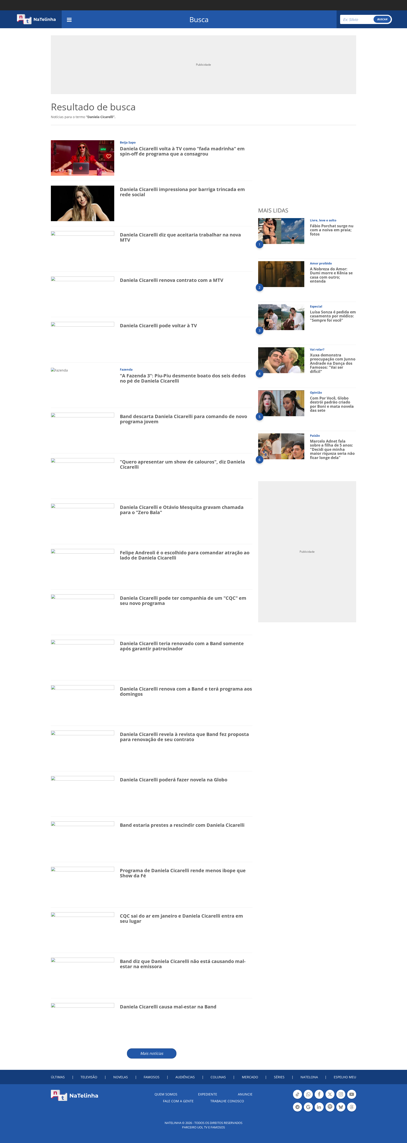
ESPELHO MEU (345, 1077)
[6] (281, 446)
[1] (281, 230)
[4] (281, 360)
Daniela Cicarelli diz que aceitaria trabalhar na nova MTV (180, 237)
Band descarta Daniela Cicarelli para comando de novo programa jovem (183, 419)
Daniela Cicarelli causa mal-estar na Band (168, 1006)
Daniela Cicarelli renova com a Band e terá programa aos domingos (186, 691)
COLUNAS (218, 1077)
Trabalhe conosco (227, 1101)
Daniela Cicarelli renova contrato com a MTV (171, 280)
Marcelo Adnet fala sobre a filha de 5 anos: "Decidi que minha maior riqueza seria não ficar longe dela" (332, 449)
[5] (281, 403)
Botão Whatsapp (308, 1098)
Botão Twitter (330, 1098)
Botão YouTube (351, 1098)
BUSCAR (382, 19)
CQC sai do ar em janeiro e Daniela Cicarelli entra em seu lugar (181, 918)
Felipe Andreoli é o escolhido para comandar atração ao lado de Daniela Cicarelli (184, 555)
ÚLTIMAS (58, 1077)
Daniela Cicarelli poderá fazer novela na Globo (173, 779)
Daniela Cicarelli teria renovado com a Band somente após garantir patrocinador (182, 646)
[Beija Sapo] (82, 158)
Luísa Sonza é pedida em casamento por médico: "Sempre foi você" (333, 316)
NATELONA (309, 1077)
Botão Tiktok (297, 1098)
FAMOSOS (151, 1077)
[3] (281, 317)
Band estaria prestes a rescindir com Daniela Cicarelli (182, 825)
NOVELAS (120, 1077)
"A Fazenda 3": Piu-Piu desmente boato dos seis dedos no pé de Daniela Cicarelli (183, 378)
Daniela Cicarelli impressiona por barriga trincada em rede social (182, 192)
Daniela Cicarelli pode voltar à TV (158, 325)
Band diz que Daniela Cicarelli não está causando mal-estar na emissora (182, 964)
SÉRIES (279, 1077)
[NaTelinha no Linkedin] (319, 1107)
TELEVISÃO (89, 1077)
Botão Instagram (340, 1098)
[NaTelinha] (36, 19)
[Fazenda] (59, 370)
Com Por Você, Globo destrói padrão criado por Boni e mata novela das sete (332, 404)
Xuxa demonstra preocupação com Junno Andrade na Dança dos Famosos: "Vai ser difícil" (332, 363)
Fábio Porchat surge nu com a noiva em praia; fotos (332, 230)
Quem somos (166, 1094)
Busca (199, 19)
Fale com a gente (178, 1101)
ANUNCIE (245, 1094)
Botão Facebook (319, 1098)
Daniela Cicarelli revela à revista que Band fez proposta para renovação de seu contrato (184, 737)
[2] (281, 274)
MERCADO (250, 1077)
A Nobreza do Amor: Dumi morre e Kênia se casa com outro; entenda (331, 275)
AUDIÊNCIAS (185, 1077)
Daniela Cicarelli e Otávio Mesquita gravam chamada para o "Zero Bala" (182, 510)
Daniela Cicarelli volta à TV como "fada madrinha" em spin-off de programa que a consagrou (182, 151)
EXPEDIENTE (207, 1094)
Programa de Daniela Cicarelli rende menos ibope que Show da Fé (183, 873)
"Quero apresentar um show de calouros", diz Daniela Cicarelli (182, 464)
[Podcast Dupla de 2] (330, 1107)
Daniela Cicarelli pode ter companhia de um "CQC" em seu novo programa (183, 600)
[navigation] (69, 19)
